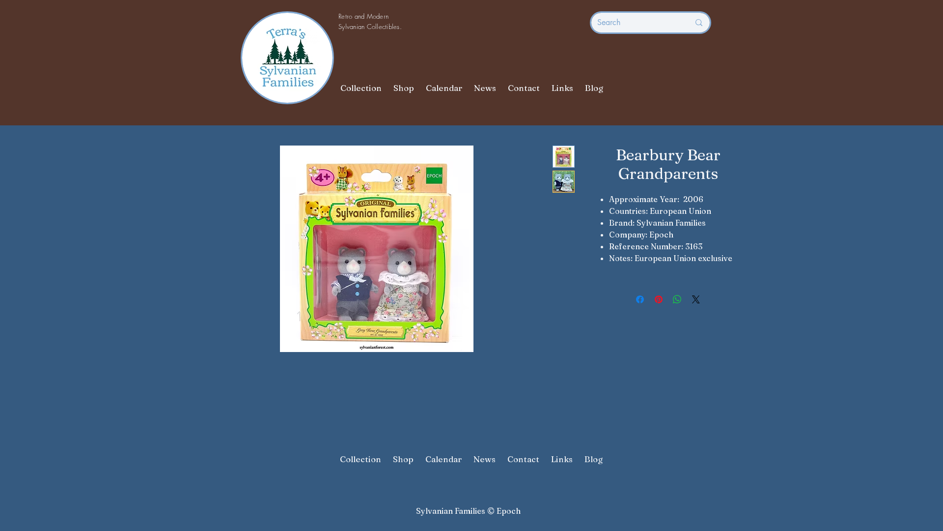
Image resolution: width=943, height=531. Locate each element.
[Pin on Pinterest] (659, 299)
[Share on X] (696, 299)
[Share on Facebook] (640, 299)
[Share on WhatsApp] (677, 299)
